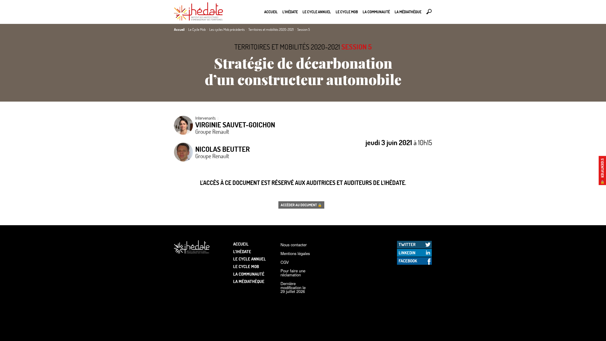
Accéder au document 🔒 (301, 204)
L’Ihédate (290, 11)
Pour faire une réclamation (293, 273)
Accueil (271, 11)
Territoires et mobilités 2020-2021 (287, 46)
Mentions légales (295, 253)
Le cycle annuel (317, 11)
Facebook (408, 261)
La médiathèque (408, 11)
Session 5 (356, 46)
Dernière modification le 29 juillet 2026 (293, 287)
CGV (285, 262)
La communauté (376, 11)
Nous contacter (294, 244)
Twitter (407, 244)
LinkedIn (407, 253)
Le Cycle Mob (347, 11)
